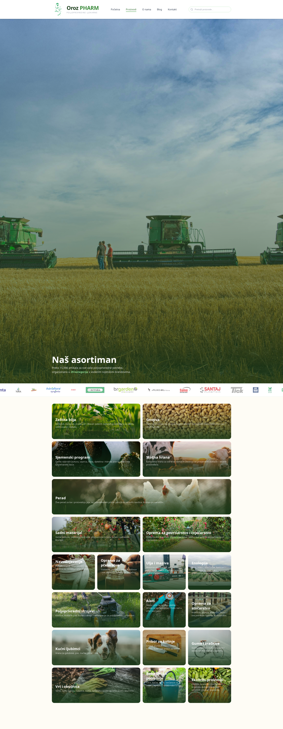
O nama (146, 9)
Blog (159, 9)
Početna (115, 9)
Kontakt (172, 9)
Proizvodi (131, 9)
